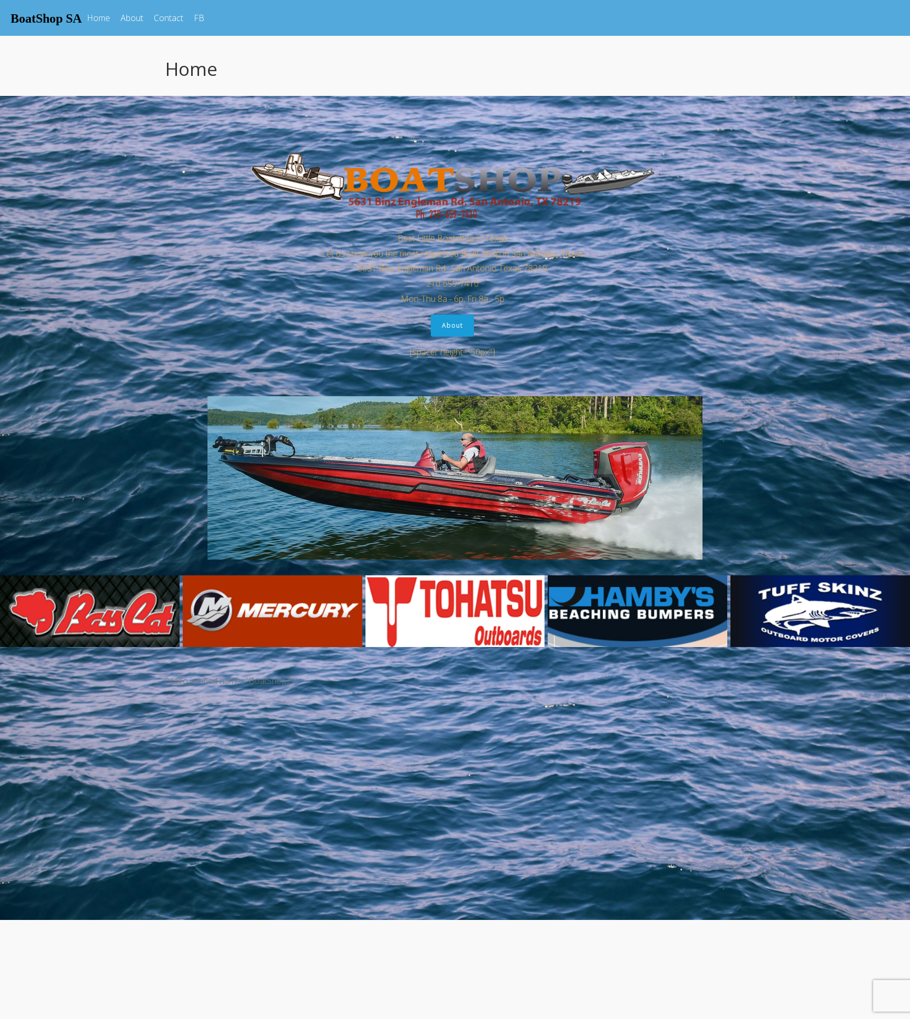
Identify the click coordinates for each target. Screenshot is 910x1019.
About (132, 18)
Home (98, 18)
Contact (168, 18)
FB (199, 18)
